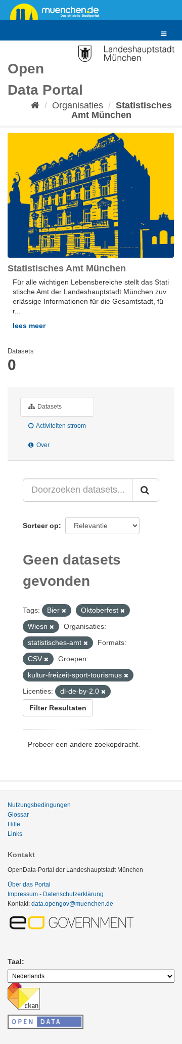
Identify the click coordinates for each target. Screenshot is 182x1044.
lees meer (29, 326)
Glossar (18, 814)
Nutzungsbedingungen (39, 805)
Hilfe (14, 824)
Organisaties (77, 105)
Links (15, 833)
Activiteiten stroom (60, 425)
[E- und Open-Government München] (73, 922)
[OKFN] (45, 1018)
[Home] (35, 105)
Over (42, 445)
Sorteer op (41, 525)
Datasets (49, 406)
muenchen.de (58, 11)
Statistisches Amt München (121, 110)
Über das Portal (29, 884)
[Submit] (145, 490)
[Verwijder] (64, 611)
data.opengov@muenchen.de (72, 903)
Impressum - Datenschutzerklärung (56, 894)
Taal (15, 961)
